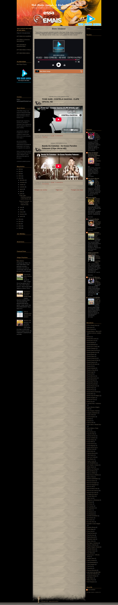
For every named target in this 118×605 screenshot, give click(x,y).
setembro (22, 187)
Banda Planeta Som (92, 386)
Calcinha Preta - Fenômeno (94, 403)
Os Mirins (89, 510)
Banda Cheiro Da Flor (92, 350)
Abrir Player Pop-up (21, 64)
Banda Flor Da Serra (92, 364)
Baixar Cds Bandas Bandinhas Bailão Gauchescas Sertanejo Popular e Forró (94, 154)
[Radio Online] (81, 71)
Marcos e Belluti (91, 473)
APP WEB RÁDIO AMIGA (23, 53)
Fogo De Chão (90, 433)
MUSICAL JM (27, 320)
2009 (19, 228)
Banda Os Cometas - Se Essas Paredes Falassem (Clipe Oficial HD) (59, 147)
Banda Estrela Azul (92, 358)
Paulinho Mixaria (91, 527)
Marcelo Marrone (91, 471)
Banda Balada (90, 342)
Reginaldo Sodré (91, 539)
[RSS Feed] (25, 10)
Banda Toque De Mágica (93, 395)
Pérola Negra (90, 529)
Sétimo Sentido (91, 560)
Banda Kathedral (91, 368)
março (21, 212)
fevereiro (22, 214)
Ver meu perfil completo (93, 592)
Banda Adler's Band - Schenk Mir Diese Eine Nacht (98, 223)
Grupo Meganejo (91, 445)
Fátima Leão (90, 422)
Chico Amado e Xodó (92, 410)
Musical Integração (92, 484)
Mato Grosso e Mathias (93, 474)
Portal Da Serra (91, 533)
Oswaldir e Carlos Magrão (93, 523)
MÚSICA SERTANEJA (93, 478)
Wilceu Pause (90, 579)
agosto (21, 189)
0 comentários (59, 135)
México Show (90, 476)
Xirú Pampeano (91, 581)
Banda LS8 (90, 374)
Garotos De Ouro (91, 435)
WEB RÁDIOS (20, 261)
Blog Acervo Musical (93, 178)
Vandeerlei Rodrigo (92, 576)
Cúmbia (89, 418)
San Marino (90, 553)
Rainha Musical (91, 537)
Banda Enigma (91, 356)
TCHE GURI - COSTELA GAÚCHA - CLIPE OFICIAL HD (25, 197)
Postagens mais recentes (40, 190)
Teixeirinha (90, 568)
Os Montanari (90, 514)
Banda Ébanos (91, 354)
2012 (19, 221)
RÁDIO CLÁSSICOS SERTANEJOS (93, 253)
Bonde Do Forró (91, 399)
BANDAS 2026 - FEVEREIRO (98, 160)
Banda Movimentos (92, 378)
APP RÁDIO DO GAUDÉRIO (24, 36)
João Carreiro (90, 455)
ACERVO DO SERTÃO (94, 297)
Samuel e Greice (91, 551)
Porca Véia (90, 531)
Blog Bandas (91, 589)
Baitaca (89, 336)
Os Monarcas (90, 512)
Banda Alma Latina (92, 338)
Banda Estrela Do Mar (92, 360)
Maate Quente (90, 467)
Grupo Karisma (91, 443)
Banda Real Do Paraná (93, 391)
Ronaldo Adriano (91, 549)
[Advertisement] (27, 89)
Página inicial (59, 190)
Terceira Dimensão (92, 570)
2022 (19, 169)
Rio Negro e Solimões (92, 543)
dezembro (22, 180)
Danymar (89, 420)
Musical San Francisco (93, 490)
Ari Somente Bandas (93, 219)
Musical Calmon (91, 480)
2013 (19, 219)
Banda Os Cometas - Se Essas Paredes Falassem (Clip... (25, 203)
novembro (22, 182)
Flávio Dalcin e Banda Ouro (94, 424)
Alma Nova (90, 327)
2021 (19, 171)
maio (21, 207)
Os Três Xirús (90, 521)
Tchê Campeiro (91, 564)
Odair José (90, 498)
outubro (22, 184)
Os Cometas (45, 183)
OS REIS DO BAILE (92, 515)
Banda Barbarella (91, 344)
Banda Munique (91, 380)
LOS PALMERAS (91, 463)
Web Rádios (90, 578)
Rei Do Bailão (91, 132)
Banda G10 (90, 366)
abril (21, 209)
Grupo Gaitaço (91, 439)
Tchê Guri (45, 137)
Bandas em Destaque (93, 232)
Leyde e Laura (90, 461)
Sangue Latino (90, 558)
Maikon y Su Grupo (92, 469)
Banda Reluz (90, 393)
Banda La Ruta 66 (91, 370)
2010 (19, 226)
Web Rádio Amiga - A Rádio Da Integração (57, 5)
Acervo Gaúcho (92, 197)
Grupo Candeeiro (91, 437)
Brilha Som (90, 401)
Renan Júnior (90, 541)
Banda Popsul (90, 387)
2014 (19, 178)
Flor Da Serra (90, 432)
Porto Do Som (90, 535)
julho (21, 191)
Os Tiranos (90, 519)
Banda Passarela (91, 384)
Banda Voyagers (91, 397)
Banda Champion (91, 348)
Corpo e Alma (90, 414)
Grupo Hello (90, 441)
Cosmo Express (91, 416)
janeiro (21, 216)
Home (37, 24)
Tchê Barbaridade (91, 562)
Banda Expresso (91, 362)
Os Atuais (89, 502)
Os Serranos (90, 517)
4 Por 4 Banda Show (92, 325)
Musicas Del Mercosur (94, 277)
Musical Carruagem (92, 482)
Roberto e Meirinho (92, 545)
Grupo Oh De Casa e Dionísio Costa (28, 276)
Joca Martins (90, 459)
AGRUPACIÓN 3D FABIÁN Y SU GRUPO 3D (98, 281)
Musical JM (90, 486)
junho (21, 193)
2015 (19, 176)
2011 (19, 223)
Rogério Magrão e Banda (93, 547)
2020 (19, 173)
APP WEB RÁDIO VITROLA (24, 49)
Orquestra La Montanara (93, 500)
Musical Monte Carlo (92, 488)
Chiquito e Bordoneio (92, 412)
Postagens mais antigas (77, 190)
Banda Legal (90, 372)
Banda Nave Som (91, 382)
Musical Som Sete (91, 492)
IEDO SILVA (90, 451)
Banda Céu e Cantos (92, 346)
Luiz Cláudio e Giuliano (93, 465)
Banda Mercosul (91, 376)
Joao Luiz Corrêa (91, 457)
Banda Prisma (90, 389)
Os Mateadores (91, 508)
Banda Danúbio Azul (92, 352)
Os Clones (90, 504)
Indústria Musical (91, 453)
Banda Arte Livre (91, 340)
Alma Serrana (90, 329)
